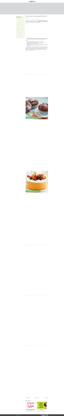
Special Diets (18, 36)
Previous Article (28, 397)
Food (17, 35)
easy (19, 20)
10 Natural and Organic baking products (42, 20)
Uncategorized (18, 28)
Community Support (19, 25)
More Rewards (18, 29)
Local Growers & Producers (19, 32)
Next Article (46, 397)
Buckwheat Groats (31, 38)
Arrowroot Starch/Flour (43, 38)
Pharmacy (23, 20)
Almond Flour (27, 38)
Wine (21, 28)
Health (17, 21)
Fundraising (21, 21)
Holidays (21, 24)
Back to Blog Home (37, 397)
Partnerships (18, 24)
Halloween (22, 29)
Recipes (20, 35)
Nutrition (22, 36)
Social (17, 20)
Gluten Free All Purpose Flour (37, 38)
